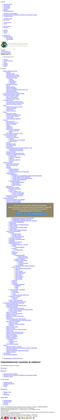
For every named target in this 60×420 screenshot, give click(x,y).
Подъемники (15, 292)
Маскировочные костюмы (12, 76)
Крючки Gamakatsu (20, 259)
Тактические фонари (11, 349)
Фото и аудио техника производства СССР (17, 89)
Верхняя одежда (10, 121)
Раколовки (12, 240)
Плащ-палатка (12, 81)
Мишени (11, 158)
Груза (13, 251)
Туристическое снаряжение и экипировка (14, 302)
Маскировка (9, 186)
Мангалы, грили (13, 322)
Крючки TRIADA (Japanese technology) (25, 265)
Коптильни (9, 317)
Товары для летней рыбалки (13, 231)
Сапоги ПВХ (9, 117)
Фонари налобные (11, 352)
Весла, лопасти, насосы (12, 96)
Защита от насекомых (11, 312)
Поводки (14, 281)
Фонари (5, 345)
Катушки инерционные (18, 236)
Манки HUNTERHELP (18, 182)
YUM (16, 288)
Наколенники (12, 223)
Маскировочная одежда (12, 122)
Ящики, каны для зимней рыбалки (18, 230)
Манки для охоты (10, 173)
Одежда (5, 120)
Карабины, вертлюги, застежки (20, 244)
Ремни (8, 125)
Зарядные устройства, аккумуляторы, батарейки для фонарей (21, 348)
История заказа (7, 26)
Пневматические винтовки (16, 149)
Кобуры (8, 142)
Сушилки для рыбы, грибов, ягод (20, 295)
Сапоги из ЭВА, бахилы (12, 116)
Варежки (8, 72)
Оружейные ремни (11, 143)
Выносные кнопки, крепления (14, 346)
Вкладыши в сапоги (11, 113)
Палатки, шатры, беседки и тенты (14, 332)
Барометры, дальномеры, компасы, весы (16, 305)
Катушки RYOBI (16, 234)
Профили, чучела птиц (15, 189)
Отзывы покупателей (9, 383)
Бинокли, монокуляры (12, 165)
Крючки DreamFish (20, 255)
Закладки (6, 403)
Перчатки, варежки (11, 124)
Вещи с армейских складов (10, 71)
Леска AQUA (18, 275)
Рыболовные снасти (14, 243)
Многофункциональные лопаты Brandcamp (20, 320)
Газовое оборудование (12, 306)
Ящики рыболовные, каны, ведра (17, 301)
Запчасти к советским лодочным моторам (14, 93)
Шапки (11, 132)
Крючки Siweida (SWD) (21, 260)
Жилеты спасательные (12, 97)
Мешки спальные (10, 328)
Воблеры (14, 248)
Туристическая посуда (11, 338)
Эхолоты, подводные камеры (13, 200)
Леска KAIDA (18, 277)
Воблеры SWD (19, 249)
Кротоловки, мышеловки (12, 163)
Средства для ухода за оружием (17, 140)
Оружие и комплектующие (10, 134)
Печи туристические (11, 334)
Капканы (8, 167)
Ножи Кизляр (9, 109)
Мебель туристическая (12, 326)
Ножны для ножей (11, 110)
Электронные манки (14, 181)
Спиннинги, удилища (14, 296)
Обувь (5, 112)
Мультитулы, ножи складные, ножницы (16, 329)
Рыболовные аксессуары (15, 242)
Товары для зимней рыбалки (13, 202)
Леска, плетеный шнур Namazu (23, 268)
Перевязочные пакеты (11, 84)
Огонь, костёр (9, 330)
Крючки (14, 253)
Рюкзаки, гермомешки (12, 336)
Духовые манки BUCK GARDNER (21, 177)
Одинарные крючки (23, 257)
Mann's (17, 287)
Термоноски (9, 128)
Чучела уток (12, 190)
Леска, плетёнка (16, 267)
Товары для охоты (8, 162)
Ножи (5, 105)
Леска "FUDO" (19, 271)
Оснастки (14, 280)
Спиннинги (15, 297)
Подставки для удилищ (15, 238)
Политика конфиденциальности (35, 213)
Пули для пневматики (14, 159)
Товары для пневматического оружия (15, 154)
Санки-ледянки (13, 226)
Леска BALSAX (19, 276)
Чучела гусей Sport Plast (18, 193)
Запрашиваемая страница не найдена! (13, 358)
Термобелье (9, 126)
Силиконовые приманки (18, 284)
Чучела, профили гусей (15, 191)
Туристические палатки (12, 344)
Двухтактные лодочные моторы (14, 101)
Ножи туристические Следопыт (14, 106)
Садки (13, 293)
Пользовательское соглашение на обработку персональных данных (20, 14)
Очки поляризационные (12, 304)
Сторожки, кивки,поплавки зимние (18, 227)
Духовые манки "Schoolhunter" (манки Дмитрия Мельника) (27, 175)
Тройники (20, 264)
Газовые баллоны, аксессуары (16, 308)
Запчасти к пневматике (15, 157)
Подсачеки (15, 291)
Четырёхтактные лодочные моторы (15, 102)
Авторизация (7, 7)
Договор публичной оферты (11, 13)
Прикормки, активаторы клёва (17, 239)
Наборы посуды (13, 341)
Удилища (14, 299)
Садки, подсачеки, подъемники (17, 289)
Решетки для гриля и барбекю (16, 324)
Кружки (11, 340)
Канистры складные (11, 314)
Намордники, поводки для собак (14, 195)
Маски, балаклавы (14, 130)
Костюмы (11, 80)
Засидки (8, 166)
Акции (5, 23)
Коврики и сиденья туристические (15, 316)
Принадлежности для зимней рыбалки (19, 224)
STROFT (17, 269)
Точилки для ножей (11, 108)
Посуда (8, 85)
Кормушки (15, 252)
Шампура (11, 325)
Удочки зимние (13, 228)
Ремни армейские (10, 87)
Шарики (11, 161)
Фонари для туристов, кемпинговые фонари (17, 350)
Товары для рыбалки (9, 198)
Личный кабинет (8, 400)
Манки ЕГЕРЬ (15, 183)
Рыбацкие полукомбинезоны (13, 114)
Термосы (11, 342)
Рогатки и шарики (11, 151)
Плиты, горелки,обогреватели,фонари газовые (21, 309)
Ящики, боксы (13, 141)
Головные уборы (10, 73)
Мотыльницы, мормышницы (16, 222)
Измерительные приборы (12, 75)
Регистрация (7, 5)
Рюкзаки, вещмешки (11, 88)
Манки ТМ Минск (17, 185)
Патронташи (9, 146)
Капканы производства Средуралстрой (19, 171)
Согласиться (19, 213)
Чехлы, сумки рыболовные (16, 300)
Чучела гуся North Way (18, 194)
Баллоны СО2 (12, 155)
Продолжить (4, 368)
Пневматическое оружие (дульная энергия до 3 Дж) (19, 147)
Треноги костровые (11, 337)
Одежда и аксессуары (11, 77)
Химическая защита (11, 90)
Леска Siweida (18, 279)
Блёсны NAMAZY (20, 247)
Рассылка (6, 27)
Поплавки (14, 283)
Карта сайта (6, 20)
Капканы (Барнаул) (14, 169)
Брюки (11, 79)
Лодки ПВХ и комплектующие (11, 94)
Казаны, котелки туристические (14, 313)
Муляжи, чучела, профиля (12, 187)
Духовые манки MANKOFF (19, 179)
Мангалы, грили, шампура (13, 321)
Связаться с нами (8, 18)
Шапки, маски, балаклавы (12, 129)
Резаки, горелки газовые (15, 310)
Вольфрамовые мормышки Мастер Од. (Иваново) (24, 220)
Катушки (11, 232)
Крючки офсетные (22, 256)
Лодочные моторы (8, 100)
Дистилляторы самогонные (10, 354)
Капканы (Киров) (13, 170)
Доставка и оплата (8, 16)
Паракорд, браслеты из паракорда (14, 333)
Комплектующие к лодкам (13, 98)
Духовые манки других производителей (22, 178)
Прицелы (11, 138)
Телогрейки (12, 83)
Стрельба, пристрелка (11, 196)
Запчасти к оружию (11, 136)
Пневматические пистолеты (16, 150)
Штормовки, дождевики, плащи (14, 133)
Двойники (20, 261)
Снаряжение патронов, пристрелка (15, 153)
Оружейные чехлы (11, 145)
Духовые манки (13, 174)
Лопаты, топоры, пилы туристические (16, 318)
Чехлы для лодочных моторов (13, 104)
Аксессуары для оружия (12, 137)
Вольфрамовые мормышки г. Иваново (21, 219)
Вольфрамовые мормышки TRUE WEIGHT (23, 218)
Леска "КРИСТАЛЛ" (20, 272)
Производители (7, 22)
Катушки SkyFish (16, 235)
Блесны (14, 246)
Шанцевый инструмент (12, 92)
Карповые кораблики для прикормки (15, 199)
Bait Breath (17, 285)
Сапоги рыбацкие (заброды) (13, 118)
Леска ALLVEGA (19, 273)
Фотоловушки (7, 353)
